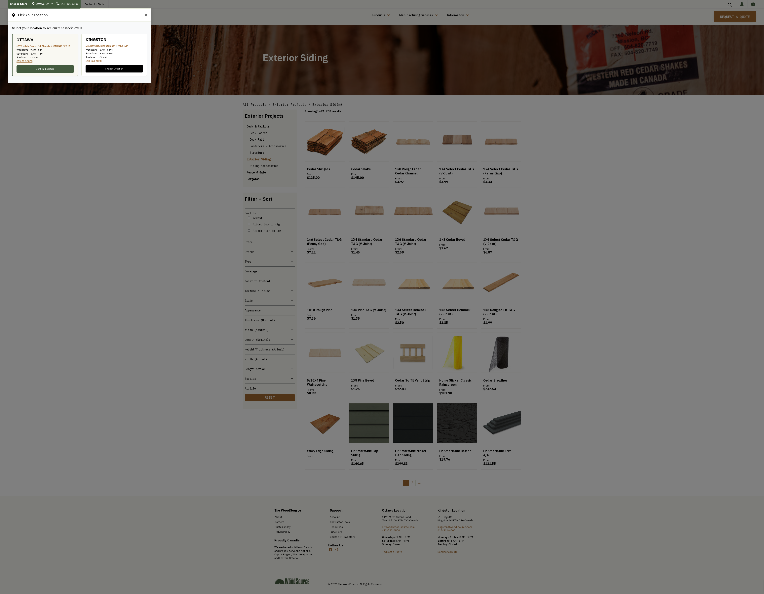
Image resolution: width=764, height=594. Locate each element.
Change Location (114, 68)
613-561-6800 (93, 61)
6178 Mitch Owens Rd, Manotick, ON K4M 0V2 (42, 46)
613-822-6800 (24, 61)
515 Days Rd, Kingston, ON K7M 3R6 (106, 45)
